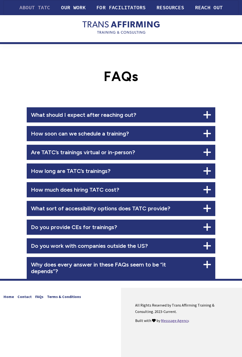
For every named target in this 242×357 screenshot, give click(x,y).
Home (9, 296)
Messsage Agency (175, 320)
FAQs (39, 296)
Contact (24, 296)
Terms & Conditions (64, 296)
